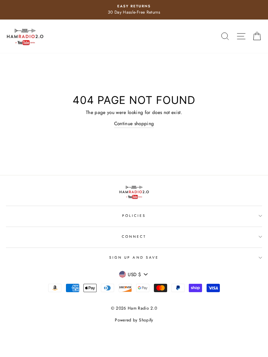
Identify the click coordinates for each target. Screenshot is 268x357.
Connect (134, 236)
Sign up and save (134, 257)
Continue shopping (134, 123)
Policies (134, 215)
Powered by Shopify (134, 320)
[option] (134, 9)
